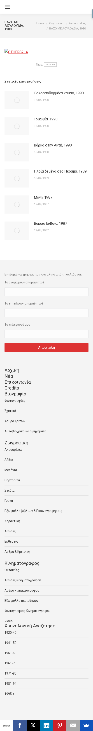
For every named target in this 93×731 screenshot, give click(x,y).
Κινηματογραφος (22, 563)
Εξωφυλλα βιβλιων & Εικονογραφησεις (33, 511)
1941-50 (10, 643)
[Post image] (17, 100)
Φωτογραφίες (15, 400)
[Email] (73, 725)
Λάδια (9, 460)
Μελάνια (11, 470)
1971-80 (50, 64)
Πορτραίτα (12, 480)
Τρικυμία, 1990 (46, 119)
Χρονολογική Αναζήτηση (30, 626)
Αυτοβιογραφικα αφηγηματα (25, 431)
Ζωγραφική (16, 443)
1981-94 (10, 683)
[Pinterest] (59, 725)
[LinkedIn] (46, 725)
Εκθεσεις (11, 541)
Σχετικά (10, 411)
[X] (33, 725)
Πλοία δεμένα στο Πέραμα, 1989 (60, 171)
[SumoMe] (86, 725)
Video (9, 621)
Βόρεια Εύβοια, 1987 (50, 223)
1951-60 (10, 653)
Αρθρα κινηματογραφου (22, 590)
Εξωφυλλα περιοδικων (21, 600)
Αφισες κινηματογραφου (23, 580)
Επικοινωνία (18, 382)
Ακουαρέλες (14, 449)
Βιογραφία (15, 394)
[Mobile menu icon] (7, 7)
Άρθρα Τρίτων (15, 421)
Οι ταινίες (12, 570)
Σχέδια (9, 490)
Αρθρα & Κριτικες (17, 551)
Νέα (9, 376)
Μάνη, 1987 (43, 197)
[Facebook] (20, 725)
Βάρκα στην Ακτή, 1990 (53, 145)
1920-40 (10, 632)
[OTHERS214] (16, 52)
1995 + (9, 694)
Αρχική (12, 370)
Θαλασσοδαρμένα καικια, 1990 (59, 93)
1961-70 (10, 663)
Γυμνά (9, 500)
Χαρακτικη (12, 521)
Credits (12, 388)
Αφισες (10, 531)
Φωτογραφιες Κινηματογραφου (28, 611)
